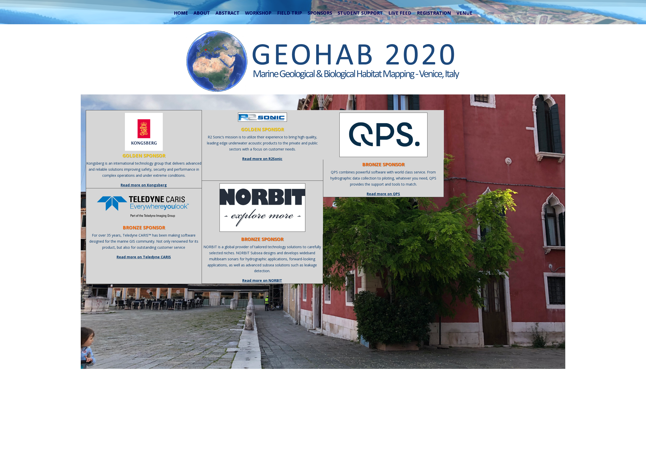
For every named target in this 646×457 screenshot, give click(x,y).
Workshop (258, 13)
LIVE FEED (399, 13)
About (202, 13)
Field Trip (289, 13)
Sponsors (320, 13)
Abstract (227, 13)
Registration (434, 13)
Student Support (360, 13)
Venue (464, 13)
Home (181, 13)
